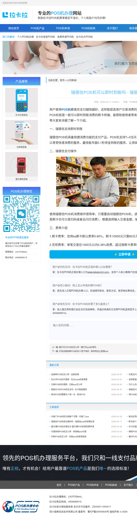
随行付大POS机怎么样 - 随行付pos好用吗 (77, 347)
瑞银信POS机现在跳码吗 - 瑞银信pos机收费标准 (86, 421)
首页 (62, 80)
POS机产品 (37, 28)
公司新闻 (72, 80)
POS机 (66, 109)
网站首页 (13, 28)
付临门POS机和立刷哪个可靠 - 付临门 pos (86, 416)
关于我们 (112, 28)
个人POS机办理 (25, 36)
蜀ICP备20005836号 (99, 511)
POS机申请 (63, 28)
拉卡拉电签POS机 (45, 36)
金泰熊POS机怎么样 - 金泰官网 (86, 374)
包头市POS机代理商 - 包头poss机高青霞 (86, 379)
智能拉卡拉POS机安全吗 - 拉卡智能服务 (86, 389)
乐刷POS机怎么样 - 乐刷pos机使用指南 (86, 436)
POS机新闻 (88, 28)
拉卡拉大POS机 (84, 36)
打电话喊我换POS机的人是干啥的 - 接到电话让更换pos (83, 351)
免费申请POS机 (65, 36)
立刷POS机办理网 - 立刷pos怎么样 (86, 384)
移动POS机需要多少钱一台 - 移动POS (86, 394)
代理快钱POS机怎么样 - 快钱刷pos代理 (86, 431)
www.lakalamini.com (98, 272)
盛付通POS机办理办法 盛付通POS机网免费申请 (86, 426)
